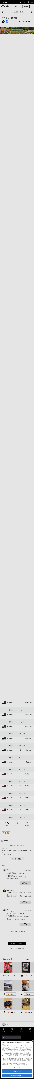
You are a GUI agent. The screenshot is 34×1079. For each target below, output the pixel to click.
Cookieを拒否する (17, 1071)
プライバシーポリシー (19, 1064)
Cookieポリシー (16, 1063)
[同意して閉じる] (33, 1041)
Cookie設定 (17, 1068)
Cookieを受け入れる (17, 1075)
